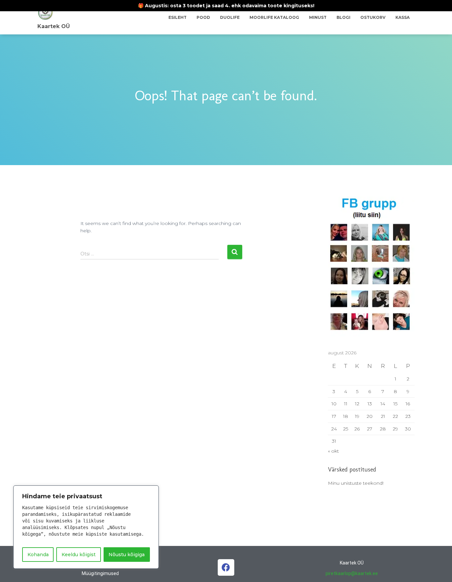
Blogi (343, 17)
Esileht (177, 17)
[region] (86, 527)
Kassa (402, 17)
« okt (333, 451)
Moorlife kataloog (274, 17)
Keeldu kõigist (79, 555)
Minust (318, 17)
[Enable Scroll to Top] (438, 568)
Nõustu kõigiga (127, 555)
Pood (203, 17)
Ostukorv (372, 17)
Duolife (230, 17)
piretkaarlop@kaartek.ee (352, 573)
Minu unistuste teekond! (356, 483)
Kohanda (38, 555)
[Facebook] (226, 567)
